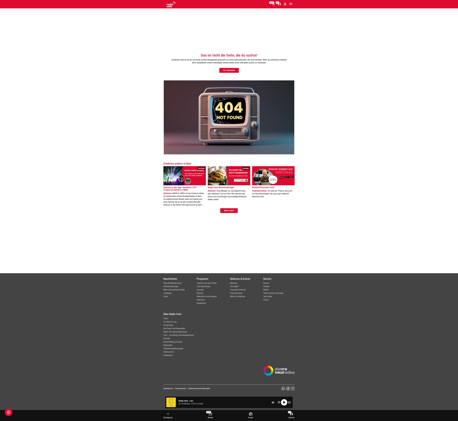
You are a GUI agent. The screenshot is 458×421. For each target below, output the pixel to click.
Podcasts (201, 300)
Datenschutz (168, 352)
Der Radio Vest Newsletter (174, 328)
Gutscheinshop (236, 293)
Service (266, 283)
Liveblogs (167, 293)
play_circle (284, 402)
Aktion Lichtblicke (237, 296)
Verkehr (266, 286)
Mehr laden (229, 210)
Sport (165, 296)
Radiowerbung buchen (172, 342)
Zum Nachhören (203, 286)
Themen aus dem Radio (207, 283)
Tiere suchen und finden (273, 293)
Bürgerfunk (201, 303)
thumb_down (278, 402)
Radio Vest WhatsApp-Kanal (175, 332)
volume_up (273, 402)
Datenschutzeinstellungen (199, 388)
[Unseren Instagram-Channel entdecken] (293, 388)
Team (165, 318)
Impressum (168, 355)
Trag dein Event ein (238, 290)
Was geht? (234, 286)
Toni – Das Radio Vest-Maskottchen (178, 335)
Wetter (266, 290)
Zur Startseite (229, 70)
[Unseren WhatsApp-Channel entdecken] (283, 388)
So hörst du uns (170, 322)
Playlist (200, 293)
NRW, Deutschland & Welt (174, 290)
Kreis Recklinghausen (172, 283)
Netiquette (167, 345)
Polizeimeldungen (170, 286)
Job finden (267, 296)
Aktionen (233, 283)
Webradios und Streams (207, 296)
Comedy (200, 290)
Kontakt (166, 338)
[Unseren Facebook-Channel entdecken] (288, 388)
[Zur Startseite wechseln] (171, 4)
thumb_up (289, 402)
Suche (265, 300)
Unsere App (168, 325)
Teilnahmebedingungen (173, 348)
